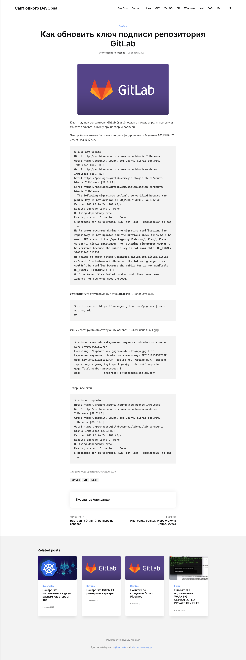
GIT (157, 8)
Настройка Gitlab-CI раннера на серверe (100, 591)
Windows (189, 8)
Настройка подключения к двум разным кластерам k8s (56, 595)
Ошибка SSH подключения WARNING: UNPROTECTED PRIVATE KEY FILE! (186, 596)
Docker (136, 8)
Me (219, 8)
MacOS (168, 8)
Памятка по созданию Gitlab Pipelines (141, 593)
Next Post (153, 521)
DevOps (123, 8)
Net (201, 8)
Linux (148, 8)
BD (178, 8)
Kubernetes (48, 586)
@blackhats (120, 647)
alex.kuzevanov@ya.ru (143, 647)
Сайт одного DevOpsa (36, 8)
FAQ (210, 8)
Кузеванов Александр (113, 52)
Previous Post (91, 521)
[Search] (230, 8)
